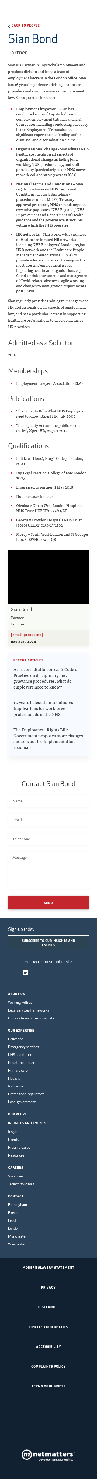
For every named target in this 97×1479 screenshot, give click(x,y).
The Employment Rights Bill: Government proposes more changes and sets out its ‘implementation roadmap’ (48, 738)
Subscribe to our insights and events (48, 942)
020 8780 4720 (23, 641)
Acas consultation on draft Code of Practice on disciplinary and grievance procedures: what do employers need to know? (46, 678)
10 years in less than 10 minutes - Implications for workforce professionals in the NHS (44, 708)
